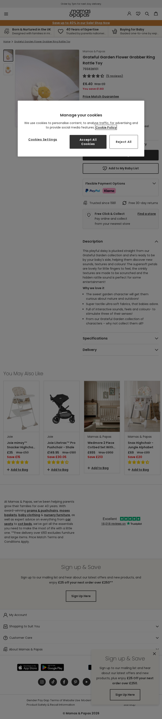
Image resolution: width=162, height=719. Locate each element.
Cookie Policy (106, 127)
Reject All (124, 141)
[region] (81, 129)
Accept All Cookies (88, 142)
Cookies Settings (42, 139)
